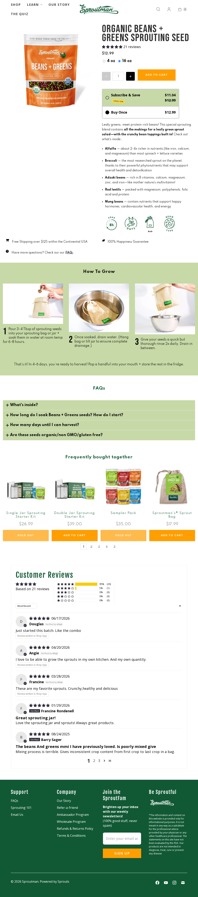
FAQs (14, 801)
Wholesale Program (71, 821)
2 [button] (94, 760)
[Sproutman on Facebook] (157, 882)
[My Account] (169, 9)
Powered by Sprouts (54, 881)
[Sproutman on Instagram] (174, 882)
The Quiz (19, 14)
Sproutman (30, 881)
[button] (112, 46)
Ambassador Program (73, 814)
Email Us (17, 814)
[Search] (158, 9)
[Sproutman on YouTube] (166, 882)
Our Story (59, 5)
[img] (40, 618)
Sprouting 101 (21, 808)
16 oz (127, 61)
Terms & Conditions (71, 835)
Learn (33, 5)
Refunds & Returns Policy (75, 828)
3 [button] (99, 760)
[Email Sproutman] (183, 882)
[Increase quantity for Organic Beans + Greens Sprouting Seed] (130, 76)
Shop (16, 5)
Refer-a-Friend (67, 808)
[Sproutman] (99, 9)
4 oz (111, 61)
